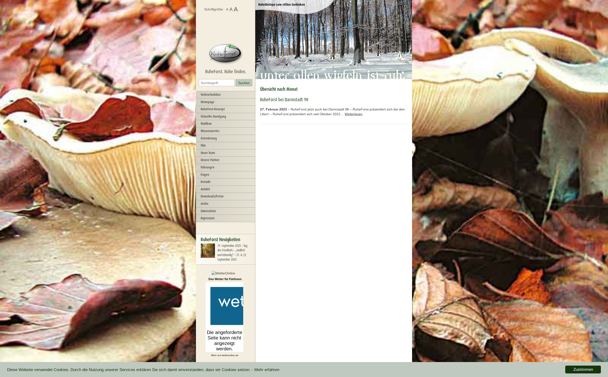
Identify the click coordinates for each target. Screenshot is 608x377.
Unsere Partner (210, 160)
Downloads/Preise (212, 196)
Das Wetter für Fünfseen (225, 279)
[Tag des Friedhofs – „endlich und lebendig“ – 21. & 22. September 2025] (208, 256)
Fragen (205, 174)
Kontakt (205, 182)
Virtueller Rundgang (213, 116)
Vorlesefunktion (211, 94)
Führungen (207, 167)
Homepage (207, 102)
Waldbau (206, 123)
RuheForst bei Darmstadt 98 (284, 99)
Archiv (204, 203)
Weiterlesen (353, 114)
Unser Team (208, 153)
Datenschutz (208, 211)
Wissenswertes (210, 131)
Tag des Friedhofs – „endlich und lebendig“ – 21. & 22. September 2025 (232, 252)
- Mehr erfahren (265, 369)
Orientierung (209, 138)
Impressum (207, 218)
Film (203, 145)
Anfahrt (205, 189)
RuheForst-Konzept (213, 109)
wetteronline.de (230, 355)
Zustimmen (583, 369)
